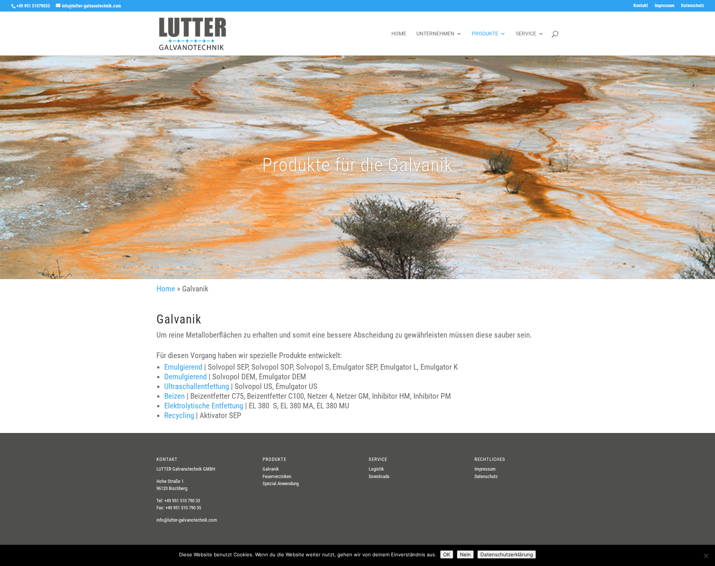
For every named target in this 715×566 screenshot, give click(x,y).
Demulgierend (186, 376)
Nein (465, 554)
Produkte (485, 34)
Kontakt (640, 5)
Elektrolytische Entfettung (203, 405)
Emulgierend (183, 367)
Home (398, 34)
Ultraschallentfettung (196, 386)
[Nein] (705, 555)
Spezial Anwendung (281, 483)
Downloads (379, 476)
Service (526, 34)
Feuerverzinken (277, 476)
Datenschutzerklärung (506, 554)
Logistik (376, 469)
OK (446, 554)
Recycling (179, 415)
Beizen (174, 396)
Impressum (664, 5)
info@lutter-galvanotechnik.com (186, 520)
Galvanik (271, 469)
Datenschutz (692, 5)
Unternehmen (435, 34)
